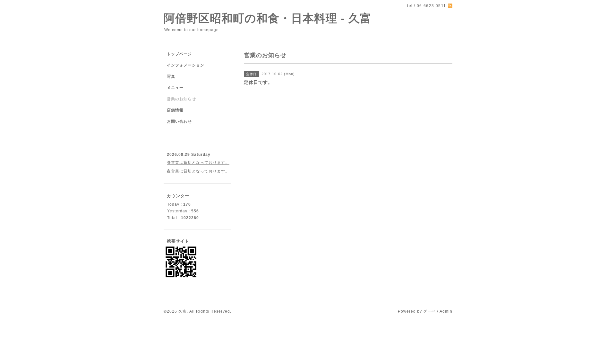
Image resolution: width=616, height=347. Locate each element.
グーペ (429, 311)
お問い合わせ (179, 121)
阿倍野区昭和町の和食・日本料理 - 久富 (268, 18)
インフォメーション (185, 65)
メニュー (175, 87)
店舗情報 (175, 110)
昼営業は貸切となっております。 (198, 162)
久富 (182, 311)
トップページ (179, 54)
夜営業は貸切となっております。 (198, 171)
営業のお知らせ (181, 99)
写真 (171, 76)
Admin (446, 311)
